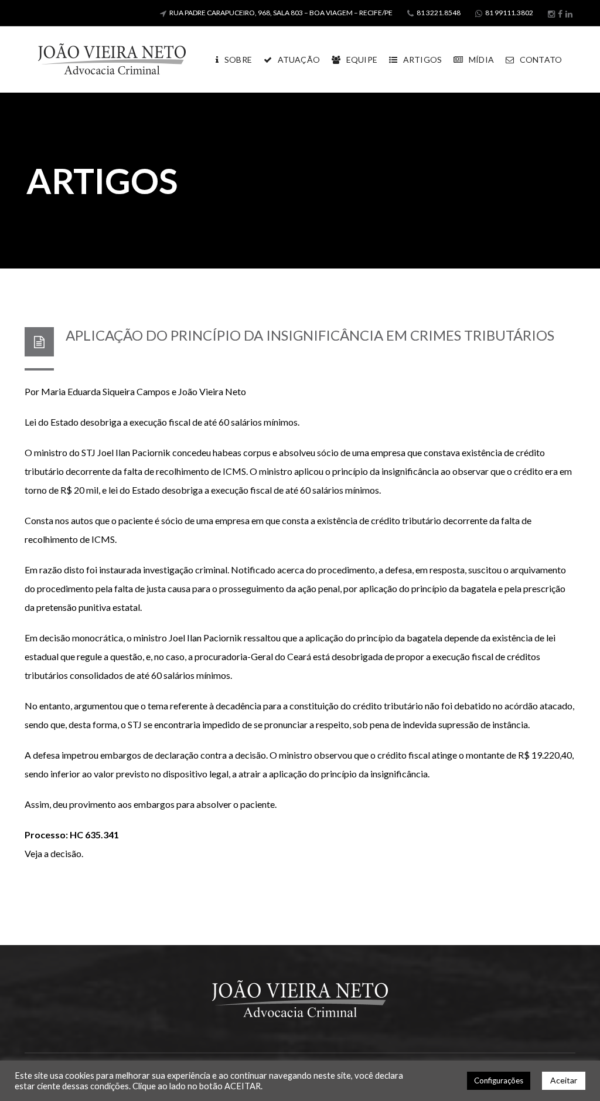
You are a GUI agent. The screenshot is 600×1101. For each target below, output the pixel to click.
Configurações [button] (498, 1080)
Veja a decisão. (54, 853)
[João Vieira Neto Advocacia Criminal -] (111, 58)
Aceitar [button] (563, 1080)
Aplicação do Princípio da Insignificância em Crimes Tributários (310, 335)
